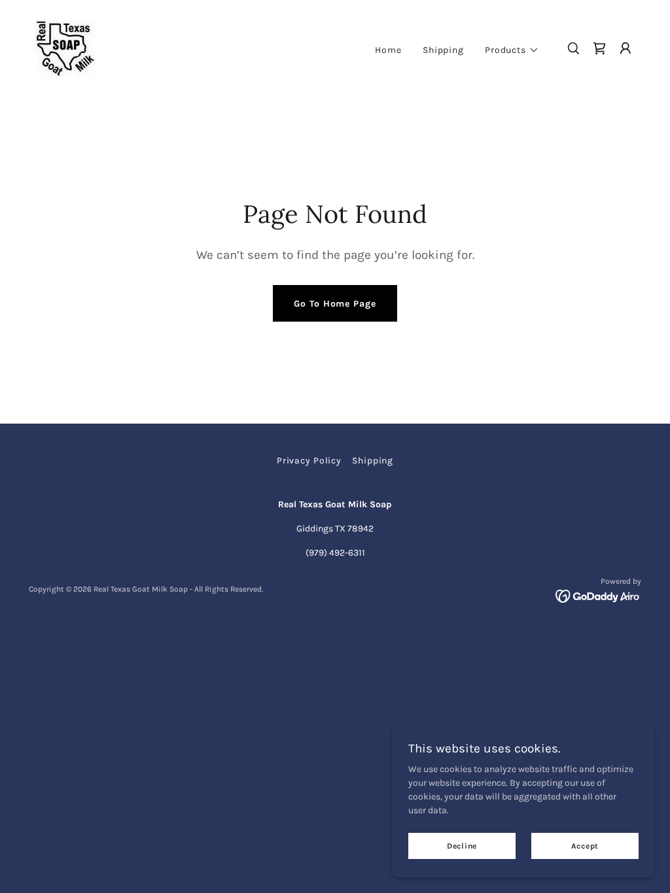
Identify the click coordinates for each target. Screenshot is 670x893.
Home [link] (388, 50)
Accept (585, 846)
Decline (462, 846)
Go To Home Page (335, 303)
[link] (65, 47)
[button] (512, 50)
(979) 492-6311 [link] (335, 552)
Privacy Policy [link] (309, 460)
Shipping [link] (443, 50)
